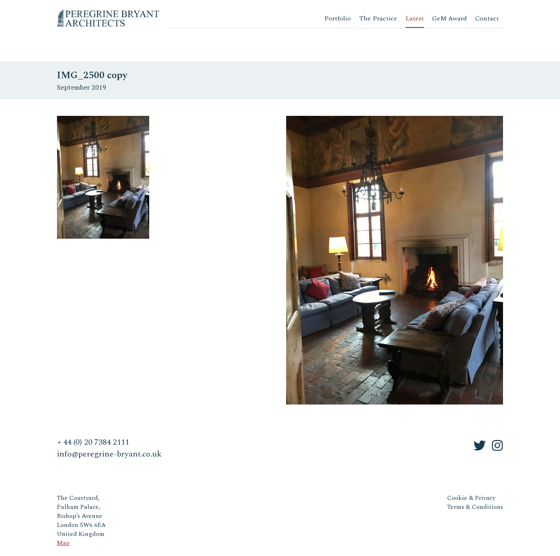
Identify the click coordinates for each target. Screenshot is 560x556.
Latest (414, 18)
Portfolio (337, 18)
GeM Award (449, 18)
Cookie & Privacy (471, 498)
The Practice (378, 18)
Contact (487, 18)
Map (63, 543)
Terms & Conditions (475, 507)
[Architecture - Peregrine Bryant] (108, 12)
